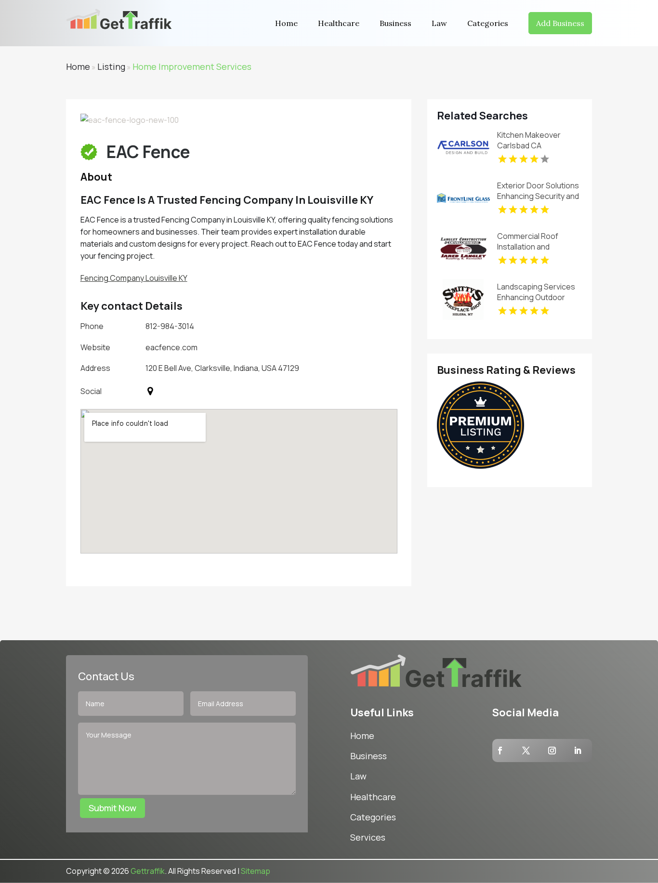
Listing (111, 66)
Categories (487, 23)
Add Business (560, 23)
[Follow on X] (526, 750)
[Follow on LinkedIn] (577, 750)
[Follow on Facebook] (500, 750)
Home (286, 23)
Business (395, 23)
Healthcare (338, 23)
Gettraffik (148, 871)
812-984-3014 (169, 326)
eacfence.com (171, 347)
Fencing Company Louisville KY (133, 278)
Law (439, 23)
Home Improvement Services (191, 66)
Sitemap (255, 871)
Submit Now (112, 808)
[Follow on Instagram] (552, 750)
